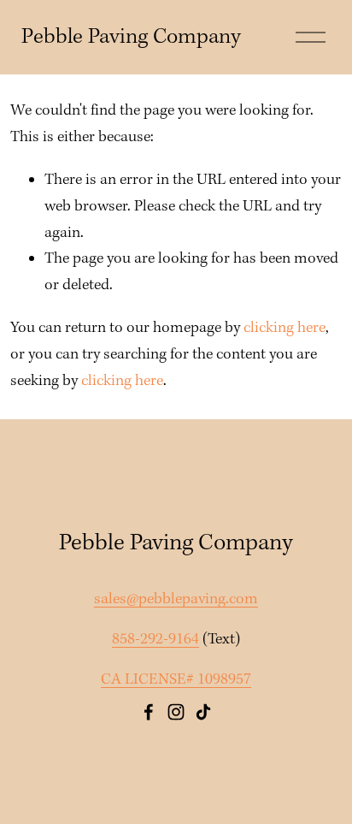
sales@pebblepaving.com (176, 599)
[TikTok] (203, 711)
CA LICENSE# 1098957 (176, 680)
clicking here (284, 328)
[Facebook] (148, 711)
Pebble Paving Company (131, 37)
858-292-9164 (155, 639)
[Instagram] (176, 711)
